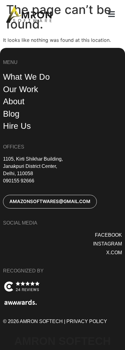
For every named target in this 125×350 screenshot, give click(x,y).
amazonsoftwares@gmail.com (49, 201)
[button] (111, 14)
